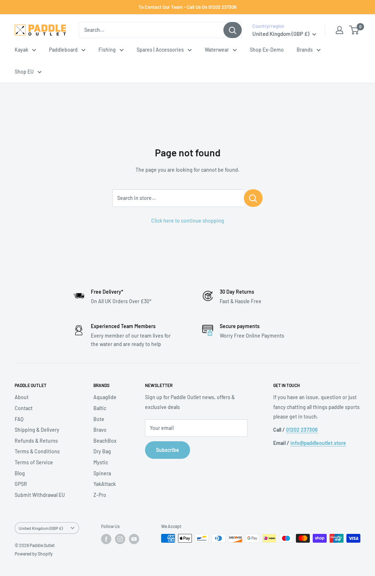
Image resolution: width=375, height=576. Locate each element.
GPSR (21, 484)
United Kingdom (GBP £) (41, 528)
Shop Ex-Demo (267, 50)
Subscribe (167, 450)
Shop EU (24, 71)
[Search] (232, 30)
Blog (20, 473)
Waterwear (217, 50)
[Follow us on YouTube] (134, 539)
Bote (98, 419)
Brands (305, 50)
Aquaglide (104, 397)
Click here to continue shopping (187, 221)
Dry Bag (102, 451)
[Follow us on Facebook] (106, 539)
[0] (354, 30)
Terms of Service (34, 462)
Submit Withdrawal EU (40, 495)
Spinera (102, 473)
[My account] (339, 30)
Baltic (99, 408)
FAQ (19, 419)
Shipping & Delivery (37, 430)
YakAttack (104, 484)
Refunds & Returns (36, 441)
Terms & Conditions (37, 451)
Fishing (107, 50)
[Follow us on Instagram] (120, 539)
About (22, 397)
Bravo (100, 430)
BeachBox (104, 441)
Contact (24, 408)
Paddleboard (63, 50)
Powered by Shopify (34, 553)
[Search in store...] (253, 198)
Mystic (100, 462)
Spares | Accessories (160, 50)
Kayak (21, 50)
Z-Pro (99, 495)
